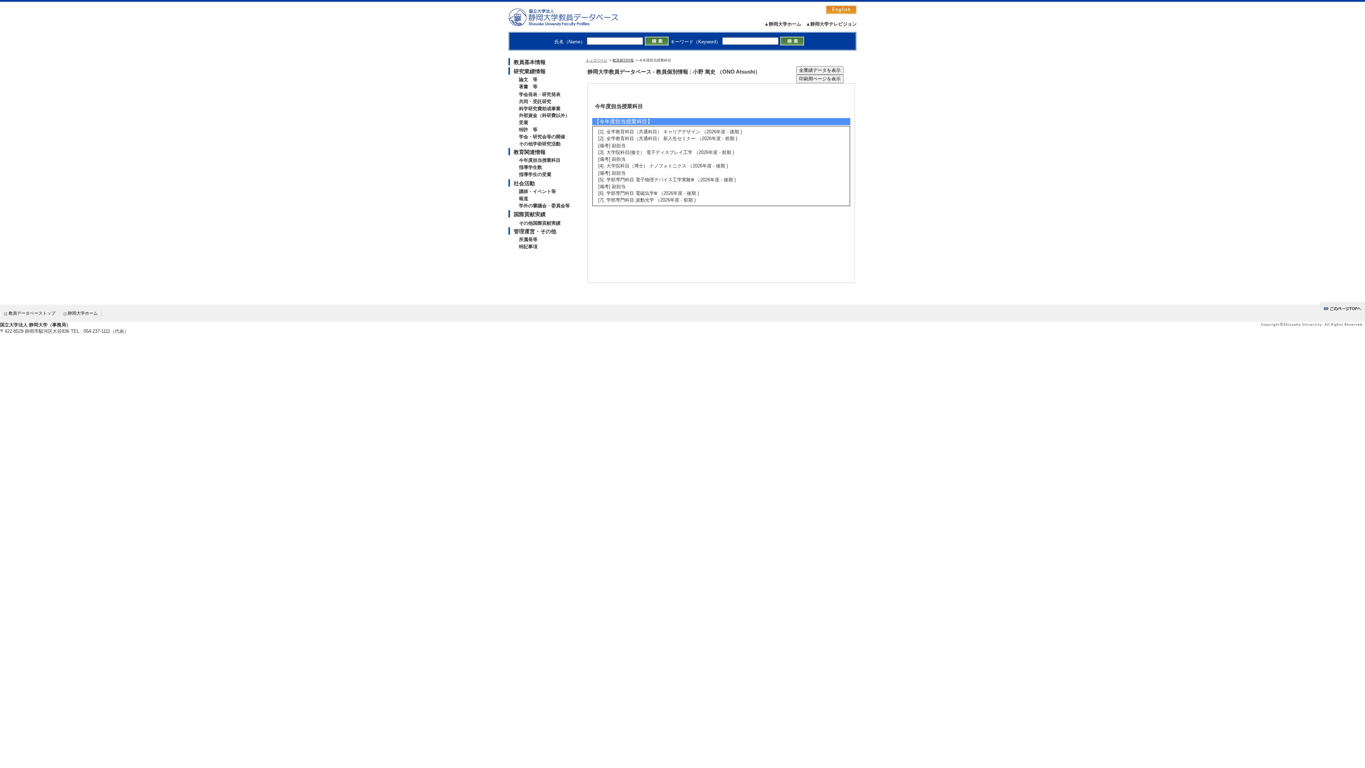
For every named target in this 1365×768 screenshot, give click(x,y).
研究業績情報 (530, 71)
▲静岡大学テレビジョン (831, 24)
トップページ (596, 60)
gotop (1342, 307)
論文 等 (528, 79)
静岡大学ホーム (83, 313)
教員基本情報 (530, 62)
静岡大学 (570, 17)
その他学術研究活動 (540, 143)
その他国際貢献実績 (540, 223)
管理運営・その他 (535, 231)
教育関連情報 (530, 152)
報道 (523, 198)
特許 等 (528, 129)
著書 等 (528, 86)
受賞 (523, 122)
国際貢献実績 (530, 214)
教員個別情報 (623, 60)
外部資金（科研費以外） (544, 115)
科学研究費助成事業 (540, 108)
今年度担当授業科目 (540, 160)
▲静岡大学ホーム (782, 24)
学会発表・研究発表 (540, 94)
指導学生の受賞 (535, 174)
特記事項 (528, 246)
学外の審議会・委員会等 (544, 205)
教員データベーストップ (32, 313)
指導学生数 (530, 167)
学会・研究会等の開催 (542, 136)
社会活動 (524, 183)
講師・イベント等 (537, 191)
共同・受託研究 (535, 101)
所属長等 (528, 239)
